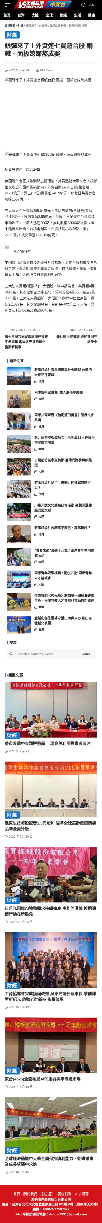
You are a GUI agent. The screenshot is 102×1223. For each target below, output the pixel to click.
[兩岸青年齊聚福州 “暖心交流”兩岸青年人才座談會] (19, 579)
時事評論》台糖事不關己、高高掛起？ (62, 528)
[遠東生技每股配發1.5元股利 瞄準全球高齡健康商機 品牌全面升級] (51, 789)
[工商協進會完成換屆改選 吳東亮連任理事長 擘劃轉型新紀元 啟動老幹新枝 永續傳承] (51, 960)
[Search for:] (46, 654)
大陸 (41, 399)
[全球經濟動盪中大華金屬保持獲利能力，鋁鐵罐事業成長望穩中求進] (51, 1125)
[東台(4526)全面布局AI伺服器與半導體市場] (51, 1045)
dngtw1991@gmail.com (68, 1214)
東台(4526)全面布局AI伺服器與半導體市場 (43, 1079)
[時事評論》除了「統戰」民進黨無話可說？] (19, 489)
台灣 (41, 381)
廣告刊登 (64, 1194)
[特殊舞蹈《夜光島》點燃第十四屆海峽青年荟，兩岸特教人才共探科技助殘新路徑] (19, 602)
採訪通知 (47, 1194)
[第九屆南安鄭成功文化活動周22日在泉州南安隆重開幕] (19, 444)
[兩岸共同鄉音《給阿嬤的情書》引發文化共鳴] (19, 421)
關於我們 (30, 1194)
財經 (12, 35)
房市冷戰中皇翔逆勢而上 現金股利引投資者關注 (48, 743)
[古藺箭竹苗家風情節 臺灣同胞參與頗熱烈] (19, 466)
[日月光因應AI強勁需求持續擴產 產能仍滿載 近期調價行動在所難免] (51, 874)
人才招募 (81, 1194)
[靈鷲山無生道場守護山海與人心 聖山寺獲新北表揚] (19, 624)
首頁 (16, 1194)
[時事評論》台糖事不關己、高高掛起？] (19, 534)
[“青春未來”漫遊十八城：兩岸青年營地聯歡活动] (19, 557)
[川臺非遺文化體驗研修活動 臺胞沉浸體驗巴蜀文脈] (19, 512)
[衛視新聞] (42, 5)
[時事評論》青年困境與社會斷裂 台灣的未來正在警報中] (19, 376)
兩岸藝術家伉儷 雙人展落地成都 (58, 392)
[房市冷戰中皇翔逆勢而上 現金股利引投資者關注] (51, 710)
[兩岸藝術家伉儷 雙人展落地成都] (19, 399)
